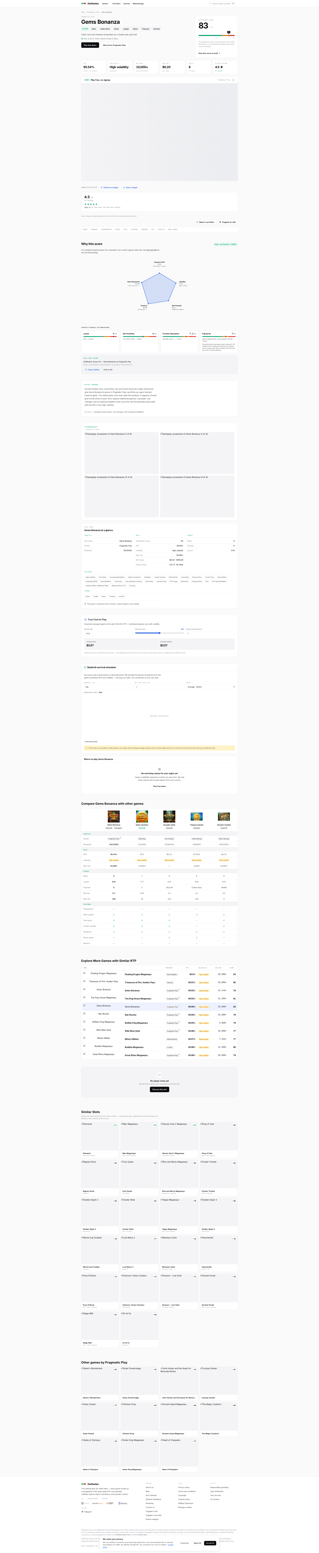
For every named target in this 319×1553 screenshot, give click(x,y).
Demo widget (131, 187)
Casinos (126, 3)
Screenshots (106, 229)
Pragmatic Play (93, 12)
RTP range (173, 581)
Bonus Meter (222, 577)
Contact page (142, 1535)
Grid (206, 581)
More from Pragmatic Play (114, 45)
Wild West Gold (132, 1031)
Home (83, 12)
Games (105, 3)
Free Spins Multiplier (219, 581)
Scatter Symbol (159, 577)
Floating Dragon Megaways (138, 974)
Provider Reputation (171, 334)
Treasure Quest (196, 825)
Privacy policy (184, 1487)
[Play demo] (159, 132)
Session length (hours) (194, 629)
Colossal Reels (197, 581)
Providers (116, 3)
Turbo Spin (118, 581)
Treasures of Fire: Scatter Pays (140, 982)
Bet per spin (88, 629)
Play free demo (90, 45)
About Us (149, 1487)
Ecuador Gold (169, 825)
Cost (125, 229)
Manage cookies (185, 1507)
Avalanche (184, 581)
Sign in (87, 207)
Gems (104, 596)
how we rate (152, 250)
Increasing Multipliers (117, 577)
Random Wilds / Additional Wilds (97, 586)
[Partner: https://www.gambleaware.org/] (97, 1503)
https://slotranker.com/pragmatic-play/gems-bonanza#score (107, 365)
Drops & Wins (197, 577)
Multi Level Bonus (134, 577)
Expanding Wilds (91, 581)
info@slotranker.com (122, 1535)
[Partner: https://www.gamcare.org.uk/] (123, 1503)
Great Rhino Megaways (136, 1055)
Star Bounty (130, 1015)
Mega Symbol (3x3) (119, 586)
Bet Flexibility (128, 334)
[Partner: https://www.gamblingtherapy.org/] (111, 1503)
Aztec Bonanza (132, 990)
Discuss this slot (159, 1089)
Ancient (121, 596)
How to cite (108, 370)
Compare (144, 229)
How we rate (215, 1495)
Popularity (206, 334)
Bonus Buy (149, 581)
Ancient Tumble (224, 825)
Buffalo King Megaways (136, 1023)
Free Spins (102, 577)
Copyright (182, 1495)
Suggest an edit (229, 222)
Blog (147, 1491)
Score (85, 229)
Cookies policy (184, 1499)
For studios (214, 1499)
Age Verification (216, 1491)
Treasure (112, 596)
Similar (161, 229)
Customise (184, 1543)
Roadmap (150, 1503)
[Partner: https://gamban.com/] (85, 1503)
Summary (94, 229)
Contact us (150, 1507)
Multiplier (147, 577)
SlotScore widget (110, 187)
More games (173, 229)
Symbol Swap (161, 581)
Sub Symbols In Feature (133, 581)
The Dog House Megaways (138, 998)
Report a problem (206, 222)
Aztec (88, 596)
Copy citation (94, 370)
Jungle (95, 596)
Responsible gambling (219, 1487)
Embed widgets (152, 1519)
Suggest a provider (153, 1515)
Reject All (197, 1543)
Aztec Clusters (142, 825)
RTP (152, 229)
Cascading (185, 577)
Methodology (138, 3)
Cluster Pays (209, 577)
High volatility (177, 550)
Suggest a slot (152, 1511)
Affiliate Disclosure (185, 1503)
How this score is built (208, 53)
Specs (117, 229)
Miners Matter (132, 1039)
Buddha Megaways (134, 1047)
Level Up (132, 586)
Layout (86, 334)
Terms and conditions (187, 1491)
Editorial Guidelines (153, 1499)
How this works (91, 742)
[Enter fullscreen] (233, 80)
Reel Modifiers (106, 581)
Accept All (210, 1543)
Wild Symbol (173, 577)
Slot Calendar (151, 1495)
